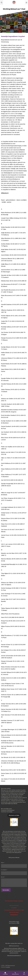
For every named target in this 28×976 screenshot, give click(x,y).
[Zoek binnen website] (1, 2)
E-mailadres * (4, 869)
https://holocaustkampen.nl (14, 955)
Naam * (2, 862)
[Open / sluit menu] (26, 2)
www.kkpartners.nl (14, 914)
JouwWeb (8, 967)
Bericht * (3, 877)
